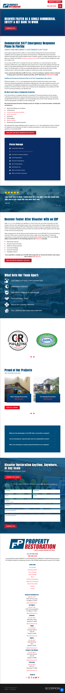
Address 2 (7, 505)
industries (17, 81)
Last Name (36, 490)
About (32, 577)
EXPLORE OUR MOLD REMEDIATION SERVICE (20, 132)
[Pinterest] (38, 677)
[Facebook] (31, 677)
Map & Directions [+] (32, 603)
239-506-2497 (31, 640)
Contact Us (10, 28)
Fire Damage (32, 567)
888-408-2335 (51, 6)
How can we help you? (10, 515)
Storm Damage (32, 572)
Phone (6, 495)
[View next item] (59, 206)
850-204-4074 (31, 664)
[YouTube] (36, 677)
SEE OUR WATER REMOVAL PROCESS (18, 260)
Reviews (32, 586)
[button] (62, 690)
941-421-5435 (31, 617)
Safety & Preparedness (32, 579)
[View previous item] (57, 206)
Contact (32, 588)
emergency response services (29, 58)
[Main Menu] (60, 6)
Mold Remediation (32, 569)
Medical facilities (11, 120)
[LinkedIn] (33, 677)
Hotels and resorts (11, 114)
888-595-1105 (31, 597)
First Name (8, 490)
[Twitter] (26, 677)
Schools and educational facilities (15, 112)
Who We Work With (32, 583)
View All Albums (12, 407)
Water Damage (32, 574)
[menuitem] (32, 148)
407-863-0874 (31, 652)
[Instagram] (29, 677)
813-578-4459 (31, 628)
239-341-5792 (31, 607)
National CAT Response (32, 581)
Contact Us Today (12, 477)
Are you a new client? (10, 510)
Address (7, 500)
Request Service (55, 1)
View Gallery (18, 399)
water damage (11, 223)
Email (35, 495)
